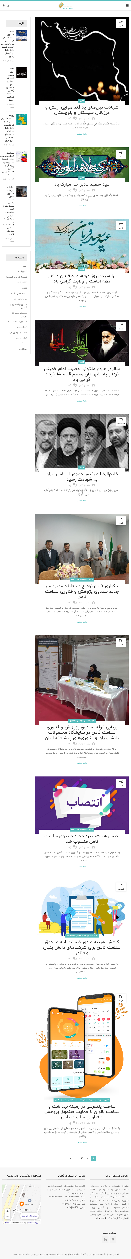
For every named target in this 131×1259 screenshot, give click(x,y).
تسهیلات (100, 1100)
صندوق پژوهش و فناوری (79, 720)
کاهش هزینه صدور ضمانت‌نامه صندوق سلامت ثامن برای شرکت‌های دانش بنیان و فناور (82, 947)
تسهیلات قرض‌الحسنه (85, 1100)
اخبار (82, 100)
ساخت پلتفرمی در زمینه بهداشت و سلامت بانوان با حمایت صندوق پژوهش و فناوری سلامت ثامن (81, 1111)
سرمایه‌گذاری (20, 298)
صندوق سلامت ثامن (79, 579)
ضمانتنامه (71, 935)
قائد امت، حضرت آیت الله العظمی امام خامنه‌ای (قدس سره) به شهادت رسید (10, 84)
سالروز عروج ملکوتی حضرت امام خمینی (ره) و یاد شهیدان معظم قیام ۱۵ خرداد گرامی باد (82, 374)
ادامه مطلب (82, 134)
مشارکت (23, 349)
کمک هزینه (21, 338)
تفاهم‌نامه (22, 282)
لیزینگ (23, 343)
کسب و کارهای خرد (18, 332)
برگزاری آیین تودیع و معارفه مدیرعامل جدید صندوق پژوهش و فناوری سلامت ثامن (82, 591)
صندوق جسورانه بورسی (19, 315)
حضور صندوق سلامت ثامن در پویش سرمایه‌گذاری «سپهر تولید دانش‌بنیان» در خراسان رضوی (7, 44)
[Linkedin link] (4, 6)
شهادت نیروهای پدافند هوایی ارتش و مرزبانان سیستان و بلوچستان (82, 110)
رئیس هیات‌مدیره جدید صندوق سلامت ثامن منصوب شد (81, 839)
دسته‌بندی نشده (19, 293)
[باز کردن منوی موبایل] (127, 5)
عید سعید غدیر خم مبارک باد (82, 184)
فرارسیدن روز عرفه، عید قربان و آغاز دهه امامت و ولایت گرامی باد (82, 279)
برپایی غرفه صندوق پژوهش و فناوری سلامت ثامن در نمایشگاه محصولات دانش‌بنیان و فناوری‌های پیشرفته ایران (82, 732)
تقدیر (24, 287)
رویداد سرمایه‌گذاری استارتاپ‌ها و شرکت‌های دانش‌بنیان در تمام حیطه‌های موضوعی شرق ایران (7, 128)
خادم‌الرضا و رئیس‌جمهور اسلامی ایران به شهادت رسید (82, 477)
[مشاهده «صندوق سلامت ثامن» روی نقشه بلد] (21, 1204)
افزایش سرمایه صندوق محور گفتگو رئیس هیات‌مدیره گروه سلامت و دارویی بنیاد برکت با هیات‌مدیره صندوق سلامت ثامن (8, 211)
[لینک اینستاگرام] (8, 6)
